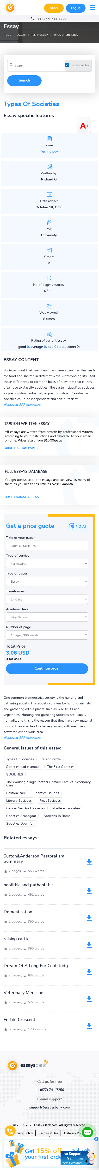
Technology (49, 151)
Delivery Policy (74, 1133)
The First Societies (60, 767)
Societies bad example (22, 767)
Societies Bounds (46, 793)
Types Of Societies (20, 759)
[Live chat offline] (77, 1158)
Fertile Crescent (19, 1020)
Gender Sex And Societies (25, 808)
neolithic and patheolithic (28, 885)
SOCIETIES (14, 774)
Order (54, 8)
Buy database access (22, 497)
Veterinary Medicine (23, 993)
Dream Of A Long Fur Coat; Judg (36, 966)
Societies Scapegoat (21, 816)
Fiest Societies (50, 800)
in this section (81, 65)
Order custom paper (21, 447)
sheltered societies (66, 808)
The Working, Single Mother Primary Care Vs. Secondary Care (48, 783)
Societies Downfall (20, 823)
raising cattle (51, 759)
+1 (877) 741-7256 (51, 19)
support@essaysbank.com (49, 1107)
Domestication (18, 912)
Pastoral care (16, 793)
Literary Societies (19, 800)
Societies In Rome (57, 816)
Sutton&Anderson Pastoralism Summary (34, 859)
